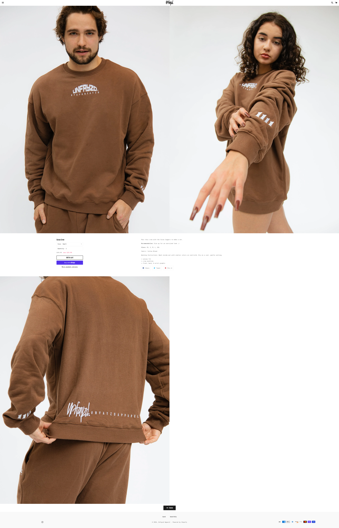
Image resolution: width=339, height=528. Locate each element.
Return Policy (173, 517)
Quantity (61, 248)
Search (164, 517)
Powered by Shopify (180, 522)
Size (59, 244)
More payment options (70, 267)
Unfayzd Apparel (164, 522)
